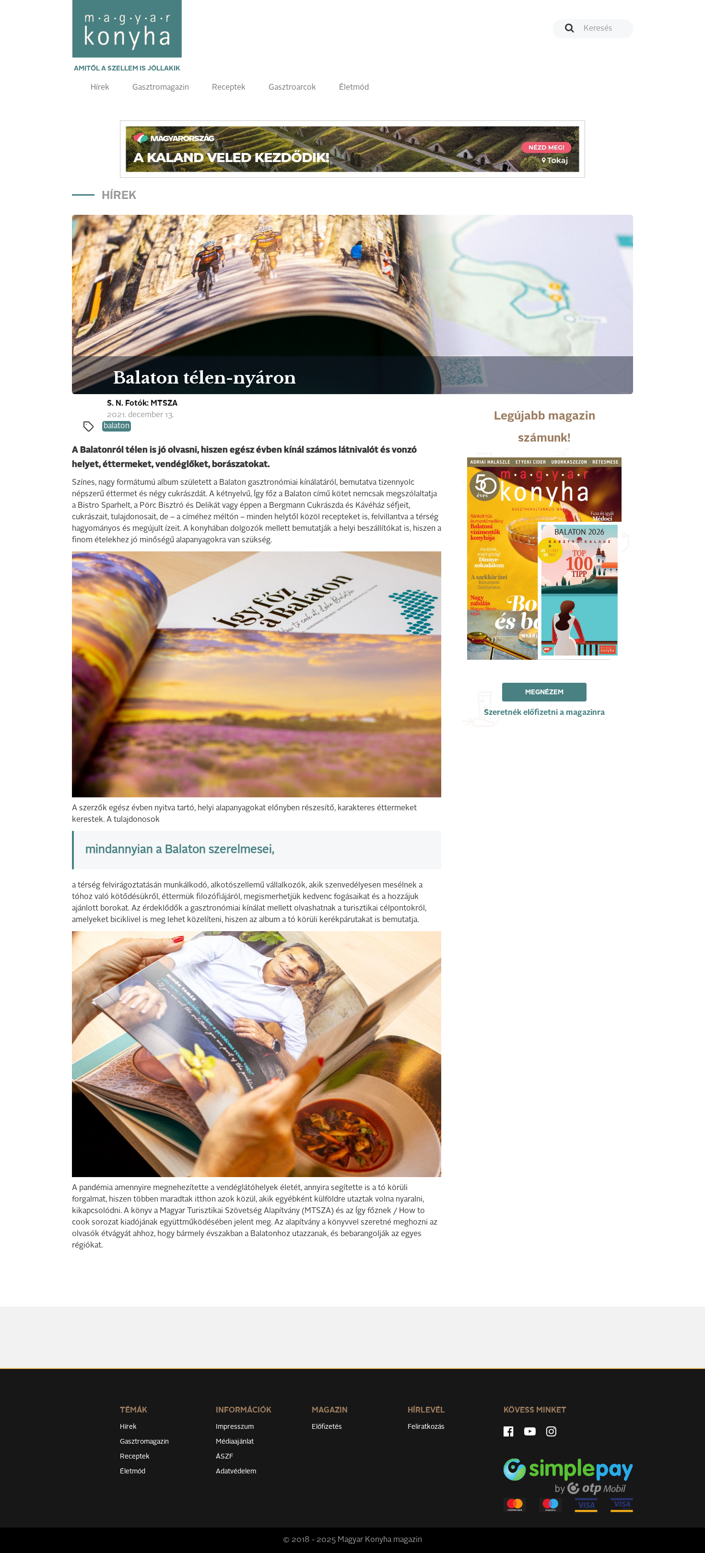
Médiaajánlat (235, 1441)
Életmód (354, 88)
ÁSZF (225, 1456)
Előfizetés (327, 1427)
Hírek (100, 88)
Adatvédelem (236, 1471)
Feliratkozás (426, 1427)
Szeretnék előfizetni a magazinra (544, 713)
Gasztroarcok (292, 88)
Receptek (229, 88)
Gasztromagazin (160, 88)
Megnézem (544, 692)
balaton (116, 426)
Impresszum (235, 1427)
